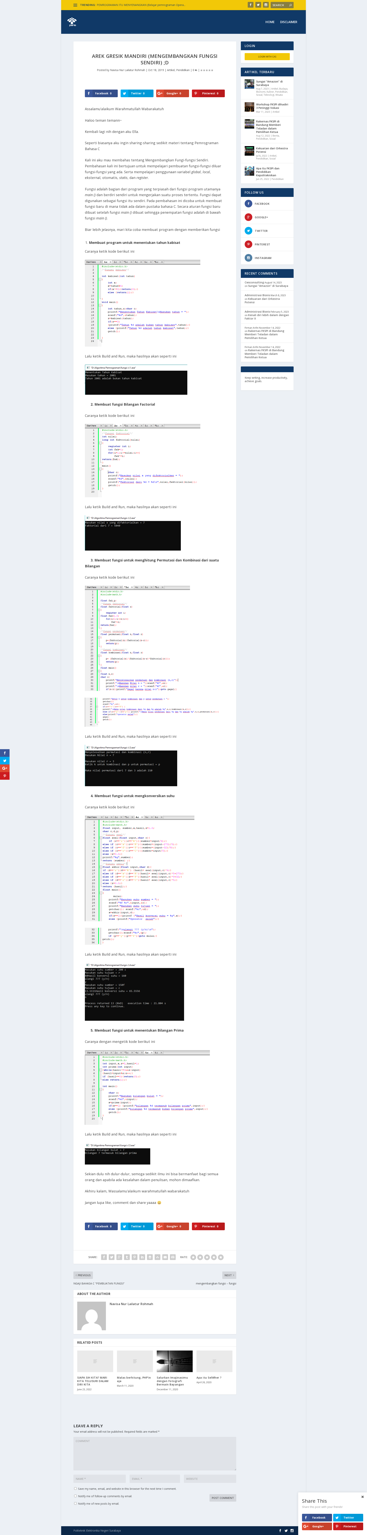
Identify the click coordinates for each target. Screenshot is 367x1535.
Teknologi (269, 94)
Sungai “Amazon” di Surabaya (269, 83)
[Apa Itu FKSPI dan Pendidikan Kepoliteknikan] (249, 171)
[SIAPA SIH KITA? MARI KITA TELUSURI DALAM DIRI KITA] (95, 1361)
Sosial (259, 94)
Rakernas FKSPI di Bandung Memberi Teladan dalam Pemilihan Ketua (268, 127)
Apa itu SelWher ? (209, 1377)
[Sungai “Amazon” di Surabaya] (249, 84)
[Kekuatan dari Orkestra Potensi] (249, 151)
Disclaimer (288, 22)
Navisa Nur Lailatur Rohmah (127, 70)
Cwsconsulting (254, 282)
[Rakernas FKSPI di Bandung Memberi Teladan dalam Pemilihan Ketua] (249, 124)
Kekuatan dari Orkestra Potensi (272, 150)
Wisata (279, 94)
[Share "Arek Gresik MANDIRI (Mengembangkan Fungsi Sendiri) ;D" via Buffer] (150, 1257)
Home (270, 22)
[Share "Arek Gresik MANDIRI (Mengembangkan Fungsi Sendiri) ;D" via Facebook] (104, 1257)
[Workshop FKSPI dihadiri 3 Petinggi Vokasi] (249, 107)
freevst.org (252, 384)
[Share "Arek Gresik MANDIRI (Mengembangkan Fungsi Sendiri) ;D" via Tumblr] (127, 1257)
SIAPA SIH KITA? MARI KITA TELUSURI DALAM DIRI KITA (93, 1381)
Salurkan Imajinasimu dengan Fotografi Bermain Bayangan (172, 1381)
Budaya (283, 88)
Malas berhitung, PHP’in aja (134, 1379)
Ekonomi (261, 91)
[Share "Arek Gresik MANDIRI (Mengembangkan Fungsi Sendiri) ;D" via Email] (165, 1257)
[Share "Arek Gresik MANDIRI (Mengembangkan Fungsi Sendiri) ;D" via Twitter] (111, 1257)
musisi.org (278, 384)
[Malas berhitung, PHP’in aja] (135, 1361)
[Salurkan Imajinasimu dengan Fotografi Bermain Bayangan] (175, 1361)
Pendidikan (183, 70)
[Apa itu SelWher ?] (214, 1361)
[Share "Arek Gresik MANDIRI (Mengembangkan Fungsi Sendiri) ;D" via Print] (173, 1257)
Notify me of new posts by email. (98, 1503)
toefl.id (265, 384)
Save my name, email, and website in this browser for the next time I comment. (127, 1489)
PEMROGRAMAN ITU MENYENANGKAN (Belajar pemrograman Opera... (141, 5)
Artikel (171, 70)
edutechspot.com (274, 381)
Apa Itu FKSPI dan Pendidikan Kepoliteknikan (267, 172)
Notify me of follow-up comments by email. (105, 1496)
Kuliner (270, 91)
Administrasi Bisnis (257, 295)
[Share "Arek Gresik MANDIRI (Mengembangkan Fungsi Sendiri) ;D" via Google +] (119, 1257)
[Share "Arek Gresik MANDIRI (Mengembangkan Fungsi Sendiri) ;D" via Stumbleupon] (157, 1257)
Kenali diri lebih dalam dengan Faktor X (267, 316)
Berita (276, 135)
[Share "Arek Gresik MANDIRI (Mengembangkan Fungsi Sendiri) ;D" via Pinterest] (134, 1257)
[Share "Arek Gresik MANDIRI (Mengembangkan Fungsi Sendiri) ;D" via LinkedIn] (142, 1257)
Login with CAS (267, 56)
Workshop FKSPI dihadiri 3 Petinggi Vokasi (272, 106)
